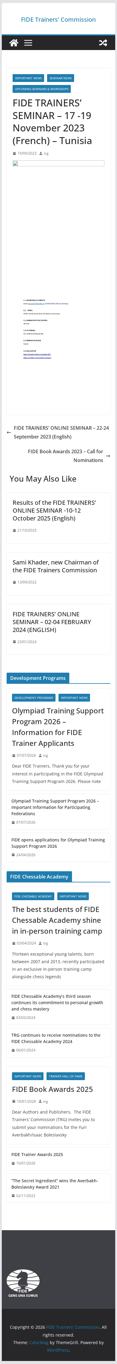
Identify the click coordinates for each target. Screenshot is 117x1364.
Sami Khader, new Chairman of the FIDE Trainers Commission (56, 566)
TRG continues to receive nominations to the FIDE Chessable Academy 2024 (55, 1038)
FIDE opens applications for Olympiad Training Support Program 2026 (58, 843)
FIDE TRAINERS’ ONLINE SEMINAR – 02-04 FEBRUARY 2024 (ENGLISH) (52, 622)
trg (46, 153)
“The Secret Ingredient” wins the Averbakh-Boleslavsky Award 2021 (54, 1184)
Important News (28, 78)
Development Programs (33, 698)
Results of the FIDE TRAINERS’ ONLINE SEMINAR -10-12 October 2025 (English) (54, 510)
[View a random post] (103, 43)
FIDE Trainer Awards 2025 (37, 1154)
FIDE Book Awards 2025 (53, 1089)
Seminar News (61, 78)
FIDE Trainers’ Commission (58, 19)
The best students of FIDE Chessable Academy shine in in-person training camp (57, 920)
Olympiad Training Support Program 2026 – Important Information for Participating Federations (55, 807)
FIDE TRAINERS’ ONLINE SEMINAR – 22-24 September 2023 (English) (61, 432)
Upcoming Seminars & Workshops (41, 89)
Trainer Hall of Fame (65, 1076)
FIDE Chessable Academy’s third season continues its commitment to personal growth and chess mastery (57, 1002)
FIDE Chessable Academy (33, 896)
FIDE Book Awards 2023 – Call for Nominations (65, 456)
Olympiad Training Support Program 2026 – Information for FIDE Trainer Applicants (58, 727)
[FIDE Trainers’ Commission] (14, 43)
